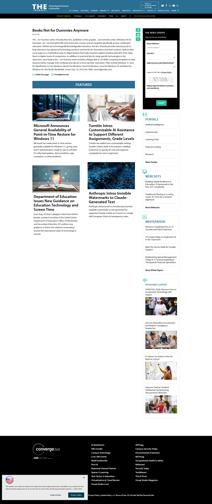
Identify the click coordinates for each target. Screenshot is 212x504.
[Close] (84, 477)
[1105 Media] (47, 471)
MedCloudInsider (99, 460)
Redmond (140, 464)
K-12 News (74, 11)
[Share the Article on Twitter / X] (138, 39)
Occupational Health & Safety (149, 460)
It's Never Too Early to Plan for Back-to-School (159, 357)
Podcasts (126, 11)
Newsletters (163, 11)
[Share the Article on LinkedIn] (138, 34)
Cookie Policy (106, 495)
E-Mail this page (42, 74)
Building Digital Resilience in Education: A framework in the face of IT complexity (159, 184)
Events (150, 11)
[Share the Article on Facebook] (138, 29)
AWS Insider (97, 448)
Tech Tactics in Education (103, 476)
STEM (111, 16)
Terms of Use (121, 495)
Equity (123, 16)
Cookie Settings (55, 495)
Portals (151, 119)
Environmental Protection (147, 452)
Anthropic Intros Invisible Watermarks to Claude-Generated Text (110, 197)
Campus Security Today (146, 448)
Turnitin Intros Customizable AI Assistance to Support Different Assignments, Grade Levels (111, 132)
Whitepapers (155, 221)
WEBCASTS (153, 176)
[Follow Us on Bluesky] (162, 5)
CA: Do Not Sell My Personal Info (140, 495)
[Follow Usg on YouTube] (173, 5)
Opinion (94, 11)
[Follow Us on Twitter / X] (170, 6)
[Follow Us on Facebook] (166, 5)
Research (116, 11)
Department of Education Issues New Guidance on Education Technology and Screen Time (56, 203)
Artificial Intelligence (154, 124)
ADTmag (139, 444)
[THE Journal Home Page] (50, 7)
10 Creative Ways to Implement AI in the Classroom (160, 238)
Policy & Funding (153, 146)
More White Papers (154, 270)
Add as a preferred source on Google (151, 5)
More (174, 11)
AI (117, 16)
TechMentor (141, 472)
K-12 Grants (90, 16)
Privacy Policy (166, 72)
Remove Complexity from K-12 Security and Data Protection (159, 228)
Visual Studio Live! (100, 484)
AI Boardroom (97, 444)
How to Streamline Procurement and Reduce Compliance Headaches (160, 326)
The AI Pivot (141, 476)
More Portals (151, 162)
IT (130, 16)
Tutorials (78, 16)
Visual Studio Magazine (146, 480)
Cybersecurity (151, 132)
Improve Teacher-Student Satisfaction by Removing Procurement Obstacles (157, 390)
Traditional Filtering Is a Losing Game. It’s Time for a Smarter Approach (159, 197)
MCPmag (139, 456)
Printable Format (61, 74)
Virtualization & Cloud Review (105, 480)
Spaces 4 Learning (99, 472)
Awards (103, 11)
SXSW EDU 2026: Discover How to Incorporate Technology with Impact (160, 292)
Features (85, 11)
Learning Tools (152, 139)
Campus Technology (100, 452)
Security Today (142, 468)
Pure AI (94, 464)
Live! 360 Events (99, 456)
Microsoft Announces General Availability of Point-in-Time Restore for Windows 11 (55, 132)
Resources (137, 11)
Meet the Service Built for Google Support (160, 248)
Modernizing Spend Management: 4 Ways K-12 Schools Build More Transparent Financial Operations (161, 260)
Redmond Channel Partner (103, 468)
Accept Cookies (76, 495)
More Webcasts (152, 207)
